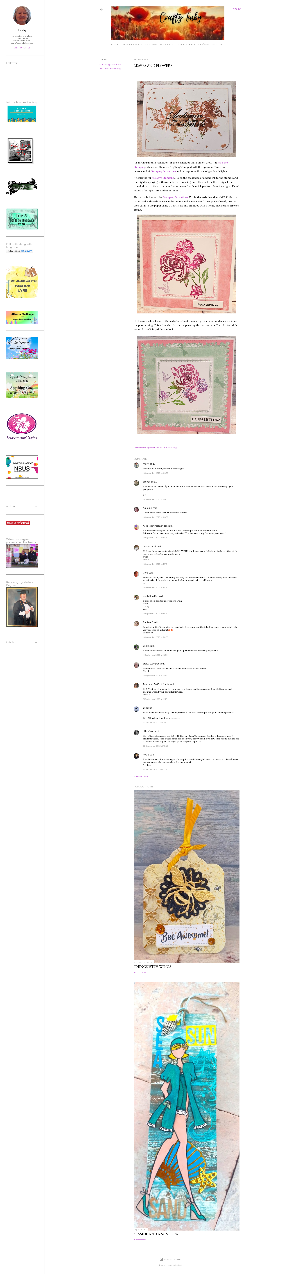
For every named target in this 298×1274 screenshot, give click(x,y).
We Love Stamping (110, 68)
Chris (145, 572)
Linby (22, 30)
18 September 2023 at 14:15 (155, 564)
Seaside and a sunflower (158, 1233)
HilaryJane (148, 731)
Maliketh (179, 1265)
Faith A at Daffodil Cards (156, 684)
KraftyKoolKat (150, 596)
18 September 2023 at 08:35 (155, 517)
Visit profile (22, 47)
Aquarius (147, 508)
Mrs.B (146, 754)
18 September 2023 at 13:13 (155, 538)
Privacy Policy (170, 44)
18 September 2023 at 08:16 (155, 473)
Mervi (146, 463)
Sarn (145, 707)
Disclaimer (151, 44)
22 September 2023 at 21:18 (155, 769)
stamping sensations (110, 64)
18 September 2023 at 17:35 (155, 613)
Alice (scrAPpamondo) (155, 525)
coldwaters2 (149, 546)
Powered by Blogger (173, 1259)
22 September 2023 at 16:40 (155, 746)
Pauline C (148, 622)
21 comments (140, 1239)
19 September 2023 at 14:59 (155, 675)
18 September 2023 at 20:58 (155, 637)
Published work (131, 44)
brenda (147, 481)
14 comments (140, 972)
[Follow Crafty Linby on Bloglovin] (19, 252)
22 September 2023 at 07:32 (156, 722)
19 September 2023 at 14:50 (155, 655)
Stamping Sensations (163, 171)
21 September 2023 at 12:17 (155, 699)
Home (114, 44)
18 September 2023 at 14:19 (155, 587)
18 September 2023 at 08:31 (155, 499)
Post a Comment (142, 776)
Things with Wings (152, 966)
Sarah (146, 645)
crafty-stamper (151, 663)
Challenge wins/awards (197, 44)
